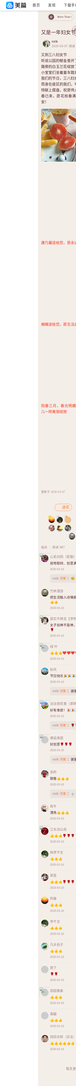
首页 (36, 5)
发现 (52, 5)
